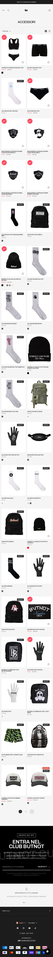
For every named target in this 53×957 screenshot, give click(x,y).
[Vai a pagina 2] (31, 811)
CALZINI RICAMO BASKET (9, 323)
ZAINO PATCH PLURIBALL (34, 234)
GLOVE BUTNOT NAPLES (34, 669)
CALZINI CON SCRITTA (34, 498)
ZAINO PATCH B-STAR (8, 629)
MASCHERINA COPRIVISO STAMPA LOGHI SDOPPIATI (11, 193)
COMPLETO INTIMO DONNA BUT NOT (12, 67)
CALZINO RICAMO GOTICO (35, 279)
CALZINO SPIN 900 (6, 586)
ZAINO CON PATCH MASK (34, 411)
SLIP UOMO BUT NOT (33, 111)
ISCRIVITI (44, 866)
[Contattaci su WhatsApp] (47, 951)
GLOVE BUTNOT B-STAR (34, 586)
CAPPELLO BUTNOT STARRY (36, 798)
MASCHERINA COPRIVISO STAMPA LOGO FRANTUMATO (37, 152)
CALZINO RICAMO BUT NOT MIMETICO (13, 367)
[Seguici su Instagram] (24, 928)
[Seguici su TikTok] (35, 928)
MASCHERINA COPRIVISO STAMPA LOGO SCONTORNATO (11, 152)
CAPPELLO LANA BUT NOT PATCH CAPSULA (37, 542)
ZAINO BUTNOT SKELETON (35, 754)
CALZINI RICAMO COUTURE (9, 411)
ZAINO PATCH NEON (7, 541)
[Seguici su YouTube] (29, 928)
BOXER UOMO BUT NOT (34, 67)
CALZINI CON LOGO (7, 498)
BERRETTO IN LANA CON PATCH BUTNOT (11, 280)
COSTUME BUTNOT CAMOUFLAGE (12, 754)
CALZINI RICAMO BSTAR (34, 323)
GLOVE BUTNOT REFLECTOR (10, 455)
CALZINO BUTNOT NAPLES (9, 111)
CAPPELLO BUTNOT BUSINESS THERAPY (10, 799)
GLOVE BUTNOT (6, 711)
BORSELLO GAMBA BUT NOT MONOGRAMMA (10, 670)
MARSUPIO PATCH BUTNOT (35, 455)
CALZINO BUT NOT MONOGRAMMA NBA (12, 235)
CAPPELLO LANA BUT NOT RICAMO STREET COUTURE (38, 367)
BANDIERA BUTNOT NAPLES (35, 629)
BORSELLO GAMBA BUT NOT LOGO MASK (38, 712)
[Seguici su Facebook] (18, 928)
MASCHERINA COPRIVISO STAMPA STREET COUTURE (37, 193)
